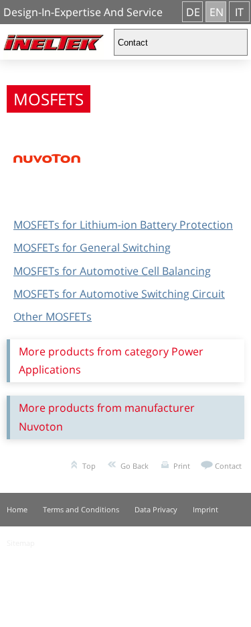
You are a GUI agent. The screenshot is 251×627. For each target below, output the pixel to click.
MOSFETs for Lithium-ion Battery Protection (123, 224)
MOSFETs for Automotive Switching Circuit (119, 293)
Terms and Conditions (81, 509)
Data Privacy (156, 509)
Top (89, 466)
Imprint (205, 509)
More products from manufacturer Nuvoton (107, 416)
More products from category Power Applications (111, 360)
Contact (228, 466)
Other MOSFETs (52, 316)
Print (181, 466)
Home (17, 509)
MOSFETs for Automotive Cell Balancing (112, 271)
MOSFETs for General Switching (92, 247)
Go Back (134, 466)
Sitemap (21, 543)
